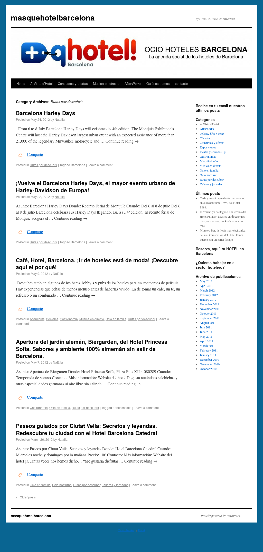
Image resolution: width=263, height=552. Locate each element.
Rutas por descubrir (43, 165)
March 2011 (207, 346)
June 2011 (206, 332)
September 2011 (210, 318)
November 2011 (210, 309)
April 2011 (206, 341)
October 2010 (208, 369)
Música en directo (106, 83)
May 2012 (206, 281)
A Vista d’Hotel (41, 83)
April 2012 (206, 286)
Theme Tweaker (126, 530)
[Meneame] (20, 154)
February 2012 (209, 295)
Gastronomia (69, 319)
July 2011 (206, 327)
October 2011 (208, 313)
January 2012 (208, 299)
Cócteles (52, 319)
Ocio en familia (116, 319)
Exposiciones (208, 147)
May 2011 (206, 336)
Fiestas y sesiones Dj (213, 152)
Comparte (35, 154)
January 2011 (208, 355)
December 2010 (209, 359)
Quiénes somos (158, 83)
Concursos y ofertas (73, 83)
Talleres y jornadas (115, 485)
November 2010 (210, 364)
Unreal (141, 530)
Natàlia (60, 119)
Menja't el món (209, 161)
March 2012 (207, 290)
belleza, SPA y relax (212, 133)
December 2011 (209, 304)
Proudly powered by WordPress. (221, 516)
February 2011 (209, 350)
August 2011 (208, 322)
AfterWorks (133, 83)
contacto (181, 83)
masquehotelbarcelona (53, 17)
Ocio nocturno (62, 485)
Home (20, 83)
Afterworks (37, 319)
